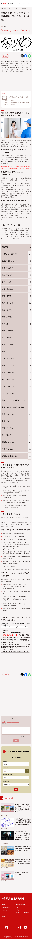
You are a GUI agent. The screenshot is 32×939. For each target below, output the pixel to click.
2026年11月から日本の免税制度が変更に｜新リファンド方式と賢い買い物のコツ (23, 861)
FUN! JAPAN (4, 9)
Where (5, 761)
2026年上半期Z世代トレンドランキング (22, 873)
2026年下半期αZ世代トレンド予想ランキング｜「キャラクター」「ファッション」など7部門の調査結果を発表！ (23, 808)
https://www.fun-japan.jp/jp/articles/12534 (14, 627)
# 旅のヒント (15, 31)
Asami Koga (7, 26)
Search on (6, 781)
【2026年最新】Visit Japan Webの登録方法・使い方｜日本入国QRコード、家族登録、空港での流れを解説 (23, 822)
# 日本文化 (25, 31)
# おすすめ (5, 31)
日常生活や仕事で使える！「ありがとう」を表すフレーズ (16, 98)
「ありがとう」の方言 (8, 101)
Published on (4, 24)
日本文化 (23, 9)
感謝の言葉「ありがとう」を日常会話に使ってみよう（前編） (16, 62)
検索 (16, 789)
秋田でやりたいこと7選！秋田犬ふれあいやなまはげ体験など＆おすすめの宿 (23, 849)
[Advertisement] (8, 84)
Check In (5, 768)
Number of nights (8, 775)
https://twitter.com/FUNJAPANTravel (15, 651)
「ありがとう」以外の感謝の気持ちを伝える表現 (16, 103)
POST (16, 740)
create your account (13, 722)
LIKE (6, 56)
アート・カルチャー (14, 9)
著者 (2, 26)
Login (3, 722)
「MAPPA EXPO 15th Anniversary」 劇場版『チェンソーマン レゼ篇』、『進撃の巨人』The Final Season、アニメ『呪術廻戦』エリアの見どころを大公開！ (22, 836)
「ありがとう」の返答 (8, 104)
